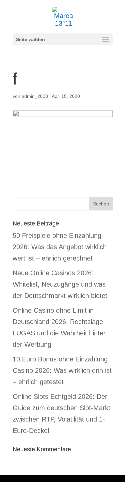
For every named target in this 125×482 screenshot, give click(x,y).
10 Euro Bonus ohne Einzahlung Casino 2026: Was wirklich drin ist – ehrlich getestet (62, 370)
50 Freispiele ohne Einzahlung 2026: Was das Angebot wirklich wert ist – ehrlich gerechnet (60, 247)
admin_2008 (35, 96)
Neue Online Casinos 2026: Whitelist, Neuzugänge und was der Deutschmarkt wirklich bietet (60, 284)
